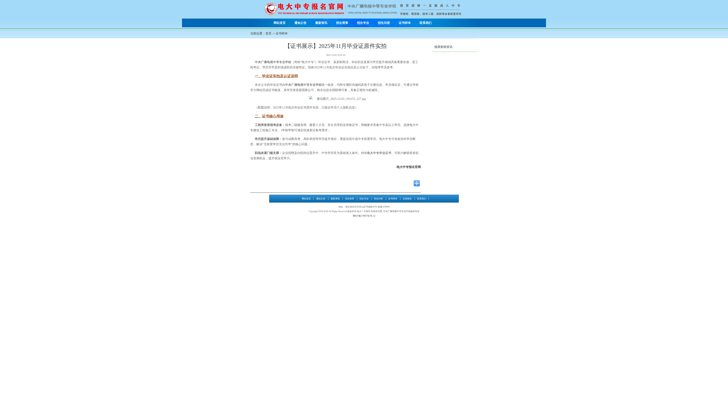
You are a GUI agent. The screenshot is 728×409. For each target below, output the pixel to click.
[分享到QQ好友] (395, 183)
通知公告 (300, 22)
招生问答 (384, 22)
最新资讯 (321, 22)
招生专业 (363, 22)
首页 (268, 33)
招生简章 (342, 22)
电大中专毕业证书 (379, 153)
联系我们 (426, 22)
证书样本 (405, 22)
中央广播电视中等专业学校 (273, 62)
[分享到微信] (388, 183)
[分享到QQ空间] (402, 183)
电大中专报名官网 (409, 167)
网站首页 (280, 22)
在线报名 (407, 198)
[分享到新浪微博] (409, 183)
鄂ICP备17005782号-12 (364, 216)
